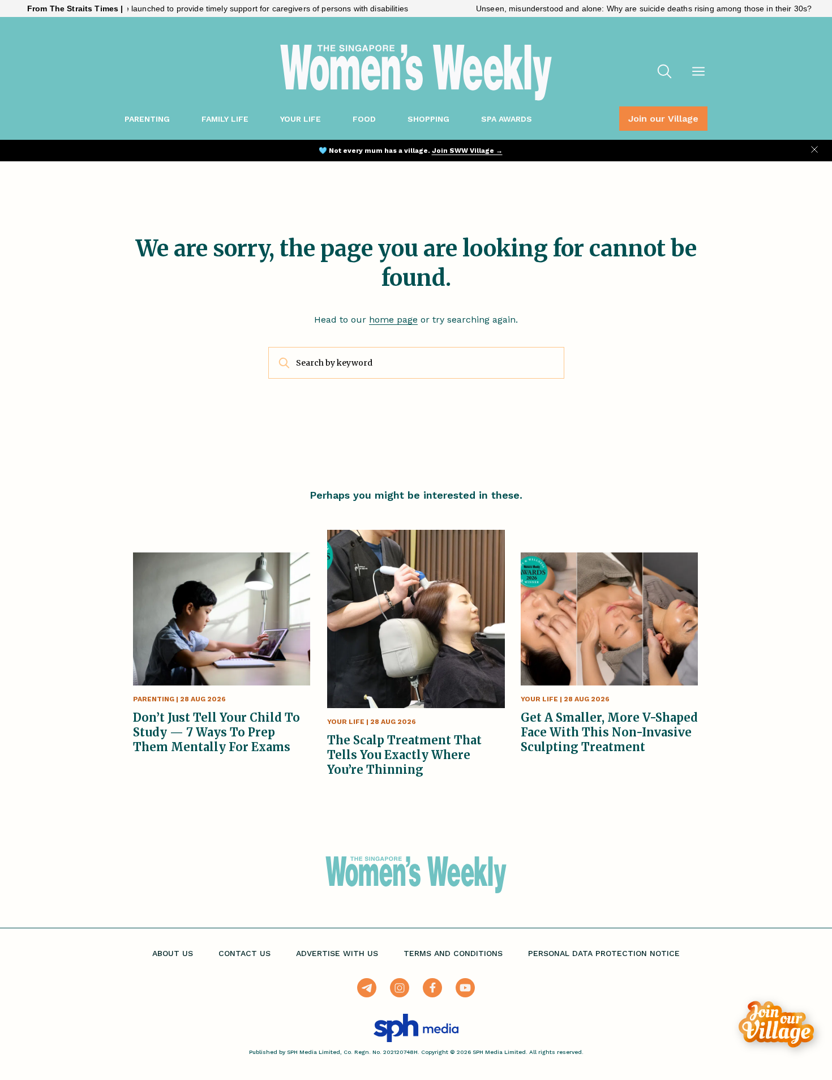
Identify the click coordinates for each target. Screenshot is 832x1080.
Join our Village (663, 118)
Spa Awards (506, 118)
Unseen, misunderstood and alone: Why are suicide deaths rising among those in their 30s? (616, 8)
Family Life (224, 118)
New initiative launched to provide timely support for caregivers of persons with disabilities (216, 8)
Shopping (428, 118)
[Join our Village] (776, 1024)
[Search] (664, 72)
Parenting (147, 118)
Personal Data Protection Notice (604, 953)
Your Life (300, 118)
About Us (172, 953)
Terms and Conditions (453, 953)
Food (364, 118)
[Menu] (698, 72)
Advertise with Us (337, 953)
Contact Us (244, 953)
